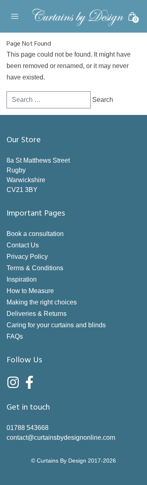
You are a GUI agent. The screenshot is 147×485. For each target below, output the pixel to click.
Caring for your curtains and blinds (56, 325)
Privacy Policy (27, 256)
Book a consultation (35, 233)
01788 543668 (28, 427)
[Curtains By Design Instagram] (13, 382)
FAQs (15, 336)
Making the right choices (42, 302)
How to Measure (30, 290)
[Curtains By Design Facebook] (29, 382)
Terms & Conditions (35, 268)
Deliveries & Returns (37, 313)
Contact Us (23, 245)
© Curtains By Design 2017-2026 (73, 460)
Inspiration (22, 279)
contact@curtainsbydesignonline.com (61, 437)
